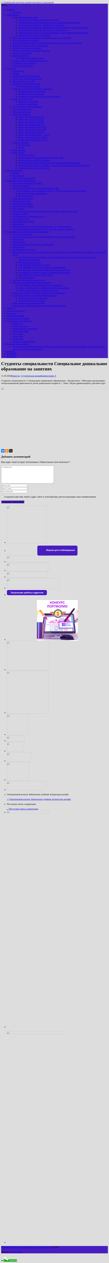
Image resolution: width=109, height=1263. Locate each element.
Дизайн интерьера (21, 186)
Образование (18, 242)
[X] (10, 450)
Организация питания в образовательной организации (39, 305)
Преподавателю (14, 170)
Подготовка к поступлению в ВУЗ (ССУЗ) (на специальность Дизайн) (52, 191)
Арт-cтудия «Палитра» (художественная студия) (35, 188)
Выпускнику (18, 152)
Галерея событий (20, 142)
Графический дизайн (22, 198)
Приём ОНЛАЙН (15, 316)
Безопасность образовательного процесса (32, 89)
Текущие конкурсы (21, 112)
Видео (21, 147)
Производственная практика (26, 83)
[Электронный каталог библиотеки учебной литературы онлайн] (39, 799)
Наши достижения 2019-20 (31, 132)
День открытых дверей (18, 318)
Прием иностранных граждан (26, 48)
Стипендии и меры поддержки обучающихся (34, 295)
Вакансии (11, 357)
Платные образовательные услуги (28, 280)
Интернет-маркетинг (22, 203)
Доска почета (18, 150)
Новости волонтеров (28, 101)
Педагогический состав (23, 249)
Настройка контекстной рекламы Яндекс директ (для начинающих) (45, 211)
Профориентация (20, 55)
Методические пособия (23, 81)
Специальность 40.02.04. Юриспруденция (38, 20)
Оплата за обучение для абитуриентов (30, 50)
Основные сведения (22, 234)
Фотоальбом (24, 145)
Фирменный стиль (21, 201)
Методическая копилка (23, 178)
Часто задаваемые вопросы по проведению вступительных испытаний (46, 43)
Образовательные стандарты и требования (33, 244)
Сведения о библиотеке (29, 262)
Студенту (11, 68)
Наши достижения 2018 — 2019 (33, 135)
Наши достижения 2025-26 (31, 117)
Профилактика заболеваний (31, 91)
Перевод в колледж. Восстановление (30, 45)
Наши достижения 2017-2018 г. (33, 137)
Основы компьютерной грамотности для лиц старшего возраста (43, 229)
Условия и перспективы (24, 63)
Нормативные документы (24, 328)
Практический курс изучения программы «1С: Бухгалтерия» (41, 226)
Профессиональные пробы (31, 58)
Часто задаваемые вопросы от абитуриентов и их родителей (41, 38)
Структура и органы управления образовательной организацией (43, 237)
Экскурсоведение (21, 219)
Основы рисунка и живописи (32, 193)
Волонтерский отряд (22, 99)
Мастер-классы (25, 196)
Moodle (15, 73)
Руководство (18, 247)
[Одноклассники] (7, 450)
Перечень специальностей (25, 17)
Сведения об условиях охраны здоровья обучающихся (44, 272)
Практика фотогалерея (29, 86)
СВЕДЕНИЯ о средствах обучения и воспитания (42, 267)
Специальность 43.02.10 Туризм (33, 168)
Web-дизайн (18, 209)
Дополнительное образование (21, 180)
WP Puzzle (17, 1252)
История (16, 12)
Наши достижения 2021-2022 (32, 127)
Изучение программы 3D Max (27, 183)
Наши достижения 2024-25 (31, 119)
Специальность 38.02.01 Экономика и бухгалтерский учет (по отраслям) (53, 27)
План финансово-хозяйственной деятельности (40, 285)
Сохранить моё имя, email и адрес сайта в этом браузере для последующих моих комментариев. (50, 497)
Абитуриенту (13, 15)
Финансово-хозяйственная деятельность (31, 283)
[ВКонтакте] (3, 450)
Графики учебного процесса (26, 76)
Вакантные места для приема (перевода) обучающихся (38, 293)
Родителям (17, 336)
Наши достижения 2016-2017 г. (33, 140)
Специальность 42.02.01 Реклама (34, 35)
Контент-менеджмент (22, 206)
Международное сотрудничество (28, 303)
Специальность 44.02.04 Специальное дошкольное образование (49, 22)
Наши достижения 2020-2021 (32, 129)
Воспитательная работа (23, 341)
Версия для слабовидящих (60, 550)
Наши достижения (21, 114)
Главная (10, 10)
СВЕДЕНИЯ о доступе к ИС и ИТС (35, 275)
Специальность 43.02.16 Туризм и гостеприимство (42, 30)
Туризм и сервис (20, 214)
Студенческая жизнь (30, 376)
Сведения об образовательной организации (28, 231)
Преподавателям (20, 331)
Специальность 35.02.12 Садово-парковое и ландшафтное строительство (53, 32)
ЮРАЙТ (11, 351)
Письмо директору (16, 311)
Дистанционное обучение (19, 321)
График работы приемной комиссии (29, 61)
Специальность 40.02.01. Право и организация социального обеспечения (53, 165)
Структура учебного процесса (27, 78)
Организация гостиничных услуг (28, 216)
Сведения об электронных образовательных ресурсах (44, 270)
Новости (11, 308)
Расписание (18, 71)
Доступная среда (26, 277)
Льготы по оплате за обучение (32, 298)
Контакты (11, 313)
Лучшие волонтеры (27, 104)
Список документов (22, 53)
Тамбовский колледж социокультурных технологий (26, 1247)
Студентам (17, 334)
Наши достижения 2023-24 (31, 122)
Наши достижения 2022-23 (31, 124)
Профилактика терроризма (31, 94)
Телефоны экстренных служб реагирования (39, 96)
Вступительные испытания (25, 40)
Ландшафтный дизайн (23, 221)
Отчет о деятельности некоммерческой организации (43, 288)
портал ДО (17, 323)
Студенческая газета (22, 109)
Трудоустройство (26, 155)
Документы (18, 239)
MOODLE (12, 354)
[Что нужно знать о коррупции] (22, 809)
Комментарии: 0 (48, 376)
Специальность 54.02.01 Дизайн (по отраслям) (41, 25)
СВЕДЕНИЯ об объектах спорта (34, 265)
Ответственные (20, 326)
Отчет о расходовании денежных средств (38, 290)
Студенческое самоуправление (27, 106)
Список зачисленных (22, 66)
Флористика (18, 224)
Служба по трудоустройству (31, 300)
